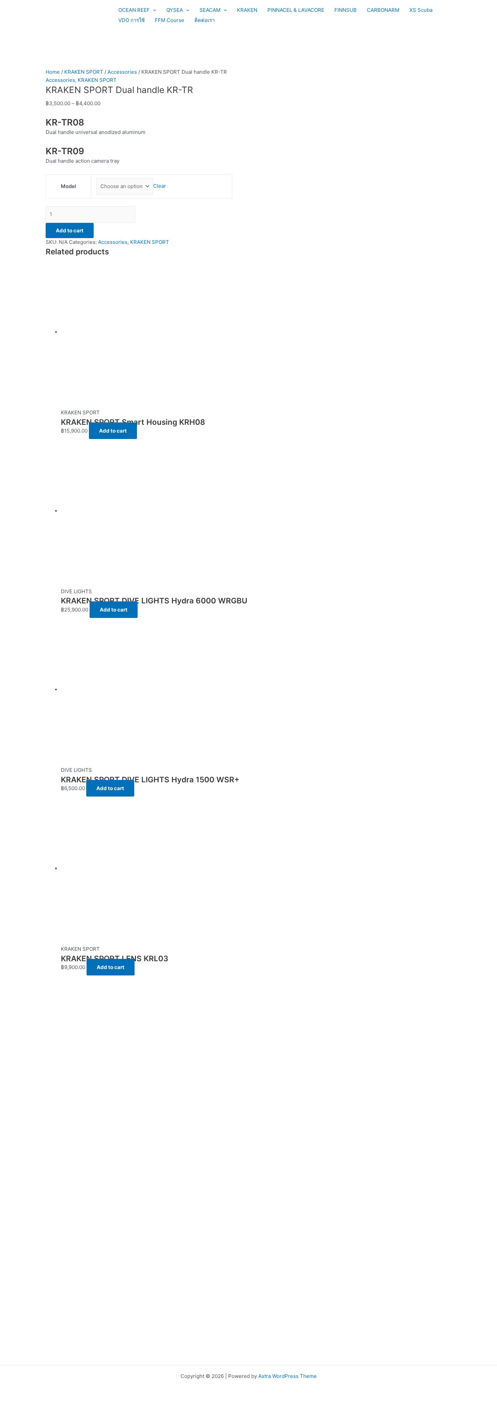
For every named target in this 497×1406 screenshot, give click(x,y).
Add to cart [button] (113, 431)
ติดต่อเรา (204, 20)
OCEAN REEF (134, 10)
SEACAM (209, 10)
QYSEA (174, 10)
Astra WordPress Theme (287, 1376)
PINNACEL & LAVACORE (295, 10)
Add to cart (70, 230)
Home (53, 72)
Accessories (122, 72)
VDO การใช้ (131, 20)
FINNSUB (345, 10)
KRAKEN (247, 10)
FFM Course (169, 20)
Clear (159, 186)
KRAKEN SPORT (83, 72)
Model (68, 186)
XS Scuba (420, 10)
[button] (153, 10)
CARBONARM (383, 10)
